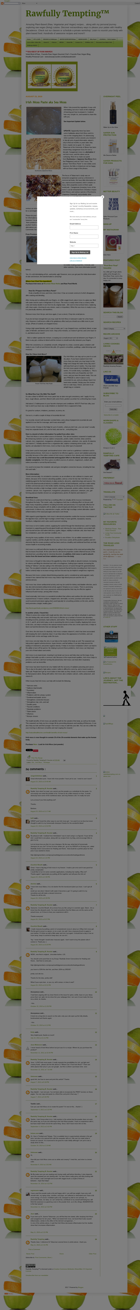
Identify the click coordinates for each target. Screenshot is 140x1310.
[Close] (102, 197)
